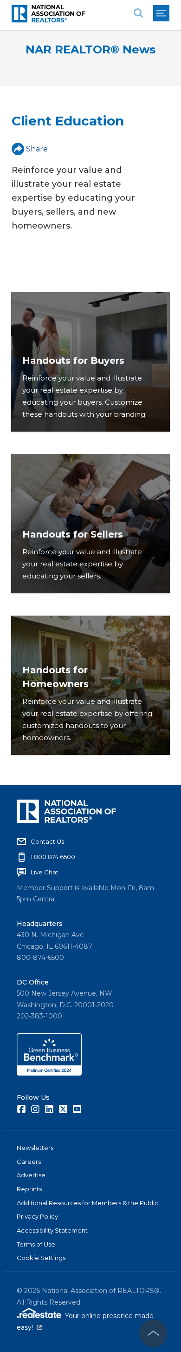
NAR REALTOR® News (90, 49)
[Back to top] (153, 1333)
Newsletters (35, 1147)
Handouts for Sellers (72, 534)
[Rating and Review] (49, 1073)
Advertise (31, 1175)
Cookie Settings (41, 1257)
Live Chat (44, 872)
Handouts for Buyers (73, 360)
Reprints (29, 1189)
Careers (29, 1161)
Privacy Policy (37, 1216)
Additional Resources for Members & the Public (87, 1203)
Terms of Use (36, 1244)
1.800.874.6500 (53, 856)
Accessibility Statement (52, 1230)
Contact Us (47, 841)
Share (37, 148)
